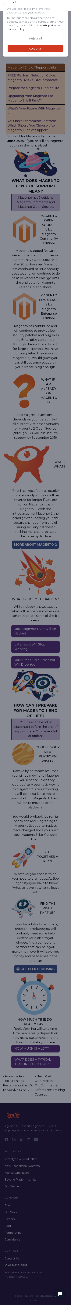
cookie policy (47, 25)
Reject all (35, 38)
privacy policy (15, 29)
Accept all (35, 48)
